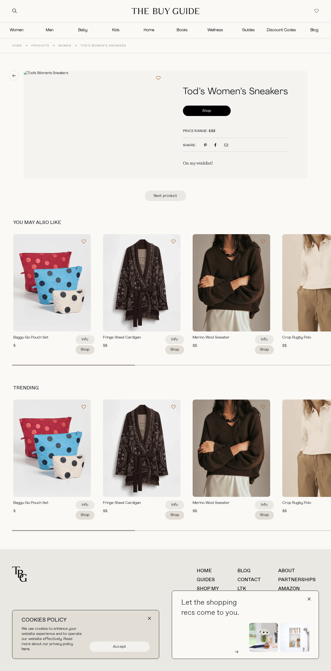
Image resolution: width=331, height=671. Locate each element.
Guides (248, 30)
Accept (119, 647)
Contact (249, 580)
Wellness (215, 30)
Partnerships (297, 580)
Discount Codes (281, 30)
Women (17, 30)
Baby (82, 30)
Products (40, 46)
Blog (314, 30)
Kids (115, 30)
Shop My (208, 589)
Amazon (289, 589)
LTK (241, 589)
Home (149, 30)
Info (85, 339)
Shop (206, 111)
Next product (165, 196)
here (26, 649)
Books (182, 30)
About (286, 571)
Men (50, 30)
